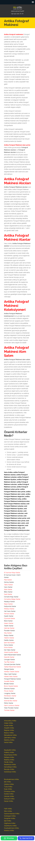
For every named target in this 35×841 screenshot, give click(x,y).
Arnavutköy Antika (10, 721)
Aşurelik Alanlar (9, 681)
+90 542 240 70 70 (17, 13)
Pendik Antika (8, 762)
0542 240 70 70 (17, 7)
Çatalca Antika (9, 784)
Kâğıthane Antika (9, 823)
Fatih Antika (8, 809)
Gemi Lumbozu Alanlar (11, 705)
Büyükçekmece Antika (11, 779)
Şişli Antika (7, 821)
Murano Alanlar (9, 698)
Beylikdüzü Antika (10, 764)
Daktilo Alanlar (9, 640)
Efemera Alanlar (9, 688)
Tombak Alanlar (9, 710)
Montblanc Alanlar (10, 696)
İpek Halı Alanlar (9, 642)
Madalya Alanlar (9, 601)
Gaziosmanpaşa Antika (11, 813)
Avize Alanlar (8, 647)
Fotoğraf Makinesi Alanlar (12, 679)
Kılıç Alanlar (8, 633)
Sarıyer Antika (8, 801)
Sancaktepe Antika (10, 767)
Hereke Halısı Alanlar (11, 676)
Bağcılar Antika (9, 730)
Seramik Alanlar (9, 657)
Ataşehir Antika (9, 728)
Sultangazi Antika (10, 816)
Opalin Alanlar (8, 616)
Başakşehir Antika (10, 750)
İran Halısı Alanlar (9, 650)
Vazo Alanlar (8, 587)
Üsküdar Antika (9, 796)
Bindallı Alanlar (9, 684)
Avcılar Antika (8, 725)
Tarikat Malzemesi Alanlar (12, 667)
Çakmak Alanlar (9, 628)
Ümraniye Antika (9, 791)
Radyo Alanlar (8, 635)
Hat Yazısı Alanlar (9, 611)
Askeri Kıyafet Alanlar (11, 652)
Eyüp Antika (8, 789)
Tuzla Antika (8, 786)
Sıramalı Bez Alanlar (10, 701)
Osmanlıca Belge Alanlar (12, 599)
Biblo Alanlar (8, 592)
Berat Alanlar (8, 621)
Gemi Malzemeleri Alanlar (12, 655)
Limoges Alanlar (9, 659)
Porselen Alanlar (9, 630)
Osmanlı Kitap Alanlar (11, 597)
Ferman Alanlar (9, 614)
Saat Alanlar (8, 594)
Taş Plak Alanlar (9, 662)
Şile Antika (7, 782)
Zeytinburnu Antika (10, 826)
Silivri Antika (8, 811)
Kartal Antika (8, 742)
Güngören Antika (9, 818)
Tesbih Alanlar (8, 626)
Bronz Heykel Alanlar (11, 686)
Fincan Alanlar (8, 691)
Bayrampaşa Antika (10, 755)
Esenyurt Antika (9, 799)
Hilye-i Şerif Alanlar (10, 674)
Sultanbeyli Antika (10, 772)
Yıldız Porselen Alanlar (11, 708)
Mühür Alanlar (8, 703)
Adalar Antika (8, 723)
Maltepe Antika (9, 757)
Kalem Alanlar (8, 623)
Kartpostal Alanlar (10, 606)
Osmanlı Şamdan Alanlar (12, 664)
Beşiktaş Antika (9, 760)
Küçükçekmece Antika (11, 828)
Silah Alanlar (8, 589)
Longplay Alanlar (9, 693)
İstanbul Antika (9, 830)
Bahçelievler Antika (10, 735)
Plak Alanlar (8, 580)
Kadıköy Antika (9, 752)
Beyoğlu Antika (9, 769)
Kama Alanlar (8, 645)
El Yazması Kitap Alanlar (12, 572)
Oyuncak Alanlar (9, 618)
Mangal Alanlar (9, 669)
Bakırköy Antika (9, 740)
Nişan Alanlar (8, 604)
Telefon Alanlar (9, 638)
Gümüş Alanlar (9, 582)
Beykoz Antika (9, 733)
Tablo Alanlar (8, 585)
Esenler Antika (8, 794)
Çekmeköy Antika (10, 737)
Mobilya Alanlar (9, 609)
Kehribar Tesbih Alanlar (11, 671)
